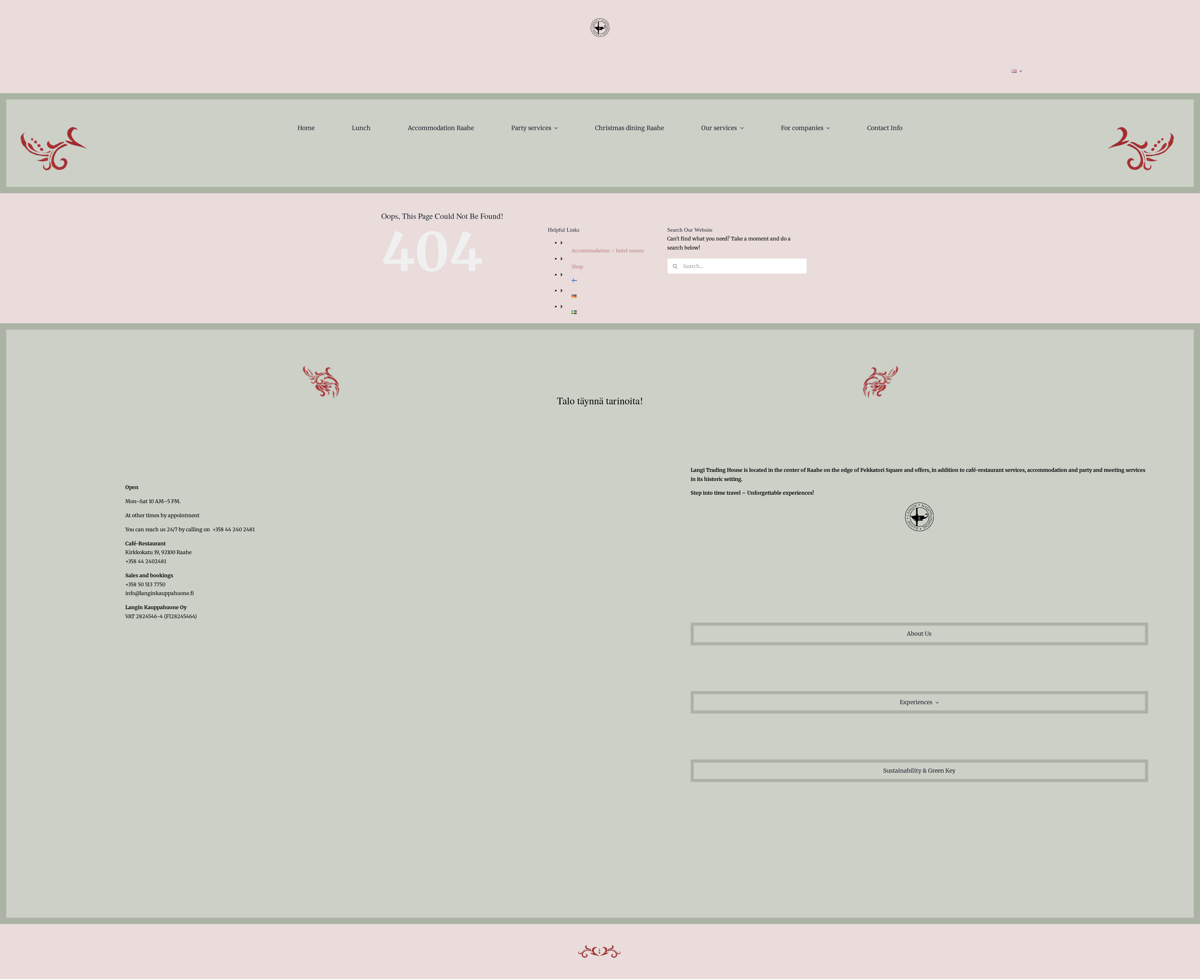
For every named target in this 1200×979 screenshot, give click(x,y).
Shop (577, 267)
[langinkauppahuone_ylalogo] (600, 21)
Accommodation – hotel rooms (608, 251)
